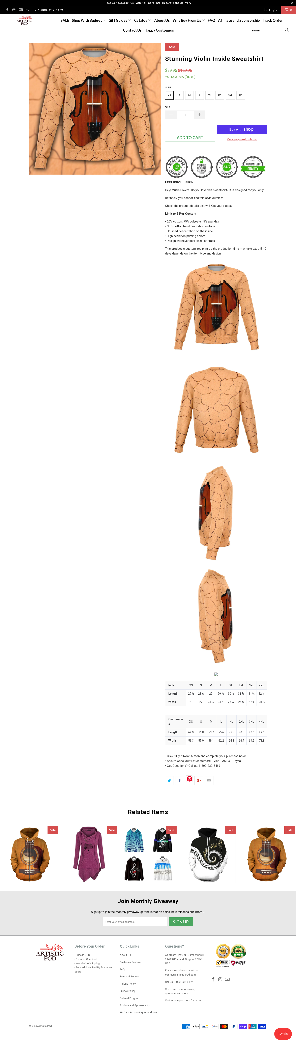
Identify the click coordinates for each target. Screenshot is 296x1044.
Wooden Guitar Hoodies (266, 854)
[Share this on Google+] (198, 780)
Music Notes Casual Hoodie (148, 854)
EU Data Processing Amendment (139, 1012)
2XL (220, 95)
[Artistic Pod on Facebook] (7, 10)
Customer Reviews (130, 962)
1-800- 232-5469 (183, 981)
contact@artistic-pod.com (180, 974)
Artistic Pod (45, 1025)
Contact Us (132, 30)
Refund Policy (128, 983)
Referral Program (129, 998)
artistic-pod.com (180, 1000)
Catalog (141, 20)
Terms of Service (129, 976)
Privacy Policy (127, 990)
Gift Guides (118, 20)
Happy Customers (159, 30)
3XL (230, 95)
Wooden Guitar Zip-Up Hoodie (29, 854)
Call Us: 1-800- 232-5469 (44, 10)
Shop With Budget (87, 20)
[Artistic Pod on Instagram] (14, 10)
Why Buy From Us (187, 20)
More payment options (242, 139)
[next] (154, 109)
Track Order (273, 20)
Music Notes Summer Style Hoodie (88, 854)
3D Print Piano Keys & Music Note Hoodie (207, 854)
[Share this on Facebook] (180, 780)
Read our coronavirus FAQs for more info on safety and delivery (148, 3)
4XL (241, 95)
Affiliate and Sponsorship (239, 20)
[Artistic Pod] (23, 20)
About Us (162, 20)
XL (209, 95)
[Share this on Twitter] (169, 780)
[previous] (36, 109)
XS (169, 95)
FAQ (211, 20)
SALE (65, 20)
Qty (167, 106)
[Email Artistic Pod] (21, 10)
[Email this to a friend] (209, 780)
